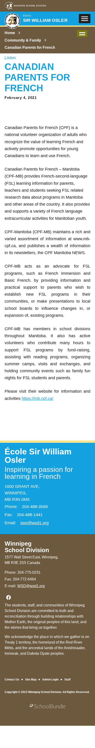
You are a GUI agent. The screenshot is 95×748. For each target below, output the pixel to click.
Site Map (30, 679)
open (82, 33)
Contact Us (12, 679)
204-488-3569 (35, 506)
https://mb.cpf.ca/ (37, 398)
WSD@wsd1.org (31, 586)
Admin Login (50, 679)
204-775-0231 (29, 572)
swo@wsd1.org (34, 523)
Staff (67, 679)
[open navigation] (84, 18)
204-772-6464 (24, 579)
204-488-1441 (30, 514)
